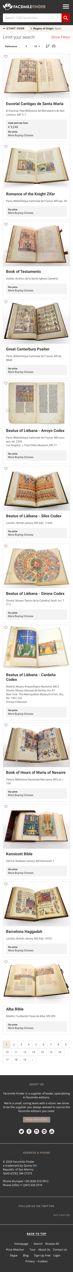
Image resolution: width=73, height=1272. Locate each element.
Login (56, 1255)
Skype (14, 1255)
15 (51, 1052)
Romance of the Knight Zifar (30, 194)
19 (24, 1059)
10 (7, 1052)
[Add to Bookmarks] (6, 57)
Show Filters (60, 37)
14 (42, 1052)
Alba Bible (15, 1009)
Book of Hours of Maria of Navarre (36, 772)
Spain (47, 28)
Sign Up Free (42, 1255)
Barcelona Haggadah (24, 931)
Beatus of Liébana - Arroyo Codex (35, 430)
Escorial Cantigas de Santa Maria (34, 103)
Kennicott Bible (19, 854)
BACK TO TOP (36, 1233)
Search (38, 1243)
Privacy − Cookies (37, 1261)
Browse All (52, 1243)
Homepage (21, 1243)
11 (16, 1052)
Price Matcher (15, 1249)
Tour (33, 1249)
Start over (15, 28)
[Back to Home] (24, 6)
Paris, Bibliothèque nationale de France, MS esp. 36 (36, 201)
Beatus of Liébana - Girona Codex (35, 593)
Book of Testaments (23, 271)
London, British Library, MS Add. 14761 (29, 938)
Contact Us (60, 1249)
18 (16, 1059)
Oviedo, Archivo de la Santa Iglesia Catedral (32, 278)
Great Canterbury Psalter (27, 349)
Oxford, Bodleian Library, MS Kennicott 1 (30, 860)
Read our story (36, 1119)
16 (59, 1052)
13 (33, 1052)
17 (7, 1059)
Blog (26, 1255)
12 (24, 1052)
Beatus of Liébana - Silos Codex (33, 516)
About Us (44, 1249)
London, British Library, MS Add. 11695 (29, 523)
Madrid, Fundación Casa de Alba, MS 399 (30, 1016)
